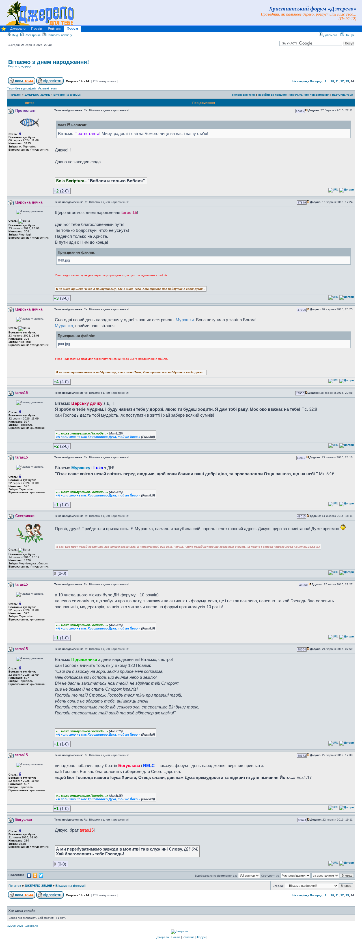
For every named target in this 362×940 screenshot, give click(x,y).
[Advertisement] (287, 66)
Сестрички (25, 516)
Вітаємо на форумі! (67, 94)
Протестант (25, 110)
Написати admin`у (59, 35)
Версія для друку (19, 66)
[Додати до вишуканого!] (3, 30)
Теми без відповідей (21, 88)
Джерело (17, 29)
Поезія (36, 29)
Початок (15, 94)
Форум (72, 29)
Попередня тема (243, 94)
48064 (302, 649)
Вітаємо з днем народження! (48, 62)
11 (337, 81)
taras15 (21, 393)
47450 (300, 110)
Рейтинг (54, 29)
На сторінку (300, 81)
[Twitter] (41, 875)
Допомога (329, 35)
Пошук (349, 35)
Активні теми (47, 88)
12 (342, 81)
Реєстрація (32, 35)
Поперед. (316, 81)
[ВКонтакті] (29, 875)
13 (347, 81)
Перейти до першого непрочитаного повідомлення (293, 94)
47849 (302, 202)
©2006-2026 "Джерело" (23, 925)
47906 (302, 309)
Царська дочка (28, 202)
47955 (300, 393)
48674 (302, 820)
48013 (301, 457)
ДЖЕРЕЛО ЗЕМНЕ (37, 94)
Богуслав (23, 819)
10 (332, 81)
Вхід (14, 35)
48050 (303, 584)
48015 (301, 516)
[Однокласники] (35, 875)
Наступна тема (342, 94)
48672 (302, 755)
